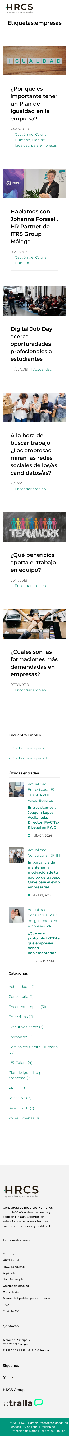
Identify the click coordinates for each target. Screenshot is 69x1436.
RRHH (45, 795)
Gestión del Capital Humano (33, 1050)
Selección (20, 1098)
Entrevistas (37, 789)
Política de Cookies (52, 1431)
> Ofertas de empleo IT (28, 758)
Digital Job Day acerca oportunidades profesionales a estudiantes (31, 344)
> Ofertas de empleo (26, 748)
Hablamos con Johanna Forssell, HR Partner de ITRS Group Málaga (34, 226)
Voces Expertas (41, 800)
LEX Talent (20, 1062)
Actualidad (42, 369)
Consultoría (38, 855)
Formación (21, 1037)
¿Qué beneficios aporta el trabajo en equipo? (33, 562)
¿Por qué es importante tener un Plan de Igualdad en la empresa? (34, 103)
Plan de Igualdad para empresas (42, 920)
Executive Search (26, 1027)
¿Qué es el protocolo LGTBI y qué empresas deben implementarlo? (44, 943)
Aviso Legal (30, 1427)
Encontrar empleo (30, 489)
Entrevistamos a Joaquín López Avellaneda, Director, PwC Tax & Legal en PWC (43, 817)
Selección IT (21, 1108)
